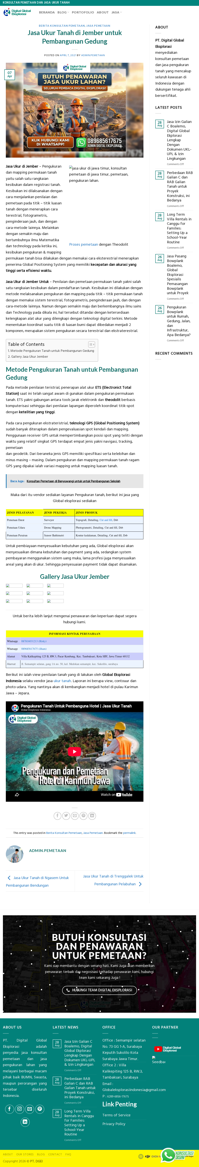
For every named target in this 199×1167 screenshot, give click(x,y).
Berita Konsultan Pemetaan (62, 25)
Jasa (115, 12)
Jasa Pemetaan (98, 25)
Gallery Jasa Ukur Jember (29, 356)
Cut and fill (106, 520)
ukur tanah (62, 681)
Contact (55, 1154)
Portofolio (83, 12)
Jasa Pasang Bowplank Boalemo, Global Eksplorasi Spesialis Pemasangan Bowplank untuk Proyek (178, 275)
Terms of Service (116, 1115)
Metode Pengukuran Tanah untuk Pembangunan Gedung (52, 351)
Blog (62, 12)
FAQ (68, 1154)
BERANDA (47, 12)
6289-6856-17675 (118, 1097)
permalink (129, 833)
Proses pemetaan (83, 244)
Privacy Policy (113, 1124)
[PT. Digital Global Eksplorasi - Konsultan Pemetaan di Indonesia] (18, 12)
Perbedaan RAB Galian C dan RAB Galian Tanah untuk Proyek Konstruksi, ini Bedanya (180, 187)
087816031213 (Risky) (34, 641)
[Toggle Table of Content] (89, 344)
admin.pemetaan (93, 55)
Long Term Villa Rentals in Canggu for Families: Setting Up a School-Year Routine (179, 228)
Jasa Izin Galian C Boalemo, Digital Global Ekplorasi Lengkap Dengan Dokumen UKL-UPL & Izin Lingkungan (179, 140)
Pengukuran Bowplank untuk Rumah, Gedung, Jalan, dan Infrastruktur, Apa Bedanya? (178, 321)
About (103, 12)
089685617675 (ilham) (34, 649)
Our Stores (25, 1154)
